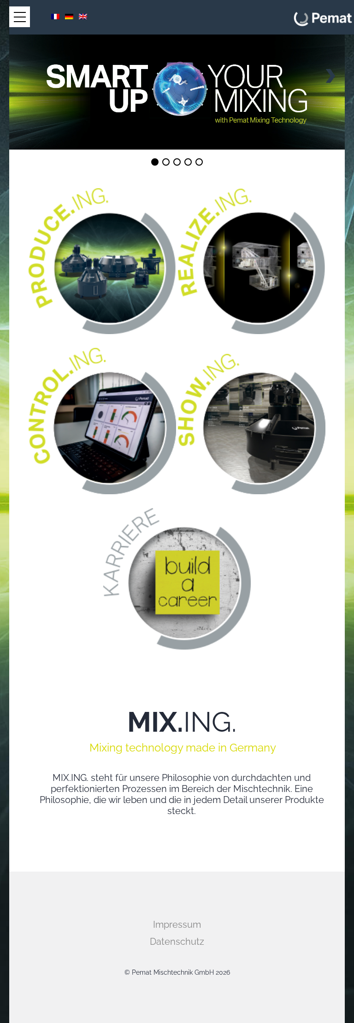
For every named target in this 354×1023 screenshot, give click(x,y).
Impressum (177, 924)
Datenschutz (177, 941)
